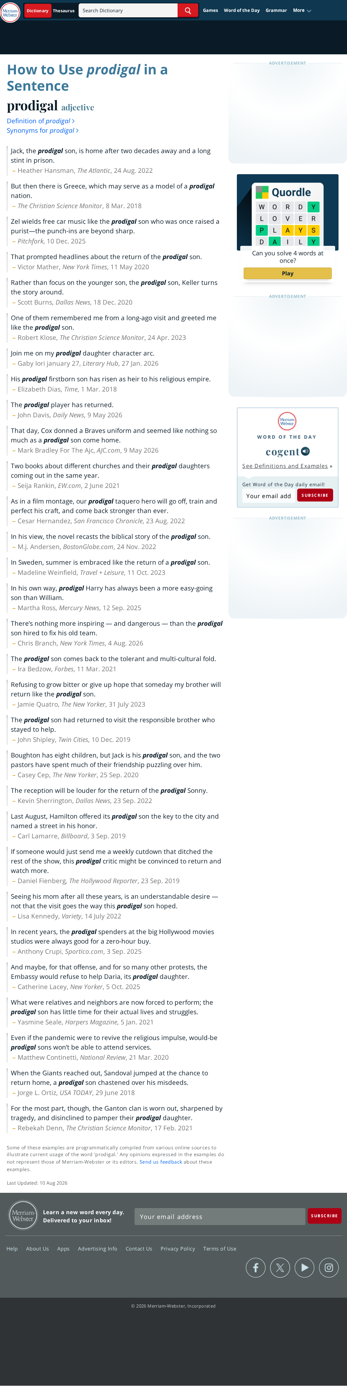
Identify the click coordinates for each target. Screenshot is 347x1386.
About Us (38, 1248)
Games (210, 10)
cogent (283, 451)
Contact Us (140, 1248)
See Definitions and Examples (285, 466)
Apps (64, 1248)
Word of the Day (242, 10)
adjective (77, 107)
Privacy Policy (179, 1248)
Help (13, 1248)
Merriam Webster (23, 1215)
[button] (302, 10)
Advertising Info (98, 1248)
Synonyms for (40, 130)
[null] (305, 451)
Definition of (38, 120)
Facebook (256, 1268)
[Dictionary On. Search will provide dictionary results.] (51, 10)
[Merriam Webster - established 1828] (10, 9)
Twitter (280, 1268)
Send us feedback (161, 1162)
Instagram (329, 1268)
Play (287, 273)
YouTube (304, 1268)
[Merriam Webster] (287, 421)
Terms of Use (219, 1248)
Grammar (276, 10)
